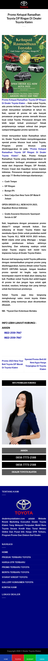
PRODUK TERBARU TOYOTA (16, 557)
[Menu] (3, 4)
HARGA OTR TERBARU (13, 562)
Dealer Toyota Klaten (32, 651)
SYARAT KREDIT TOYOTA (15, 577)
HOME (5, 552)
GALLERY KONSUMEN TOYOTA (17, 582)
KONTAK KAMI (9, 587)
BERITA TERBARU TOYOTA (15, 572)
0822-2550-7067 (12, 333)
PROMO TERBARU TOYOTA (15, 567)
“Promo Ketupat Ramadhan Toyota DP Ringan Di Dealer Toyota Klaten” (24, 152)
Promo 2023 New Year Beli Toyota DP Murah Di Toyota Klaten (12, 364)
